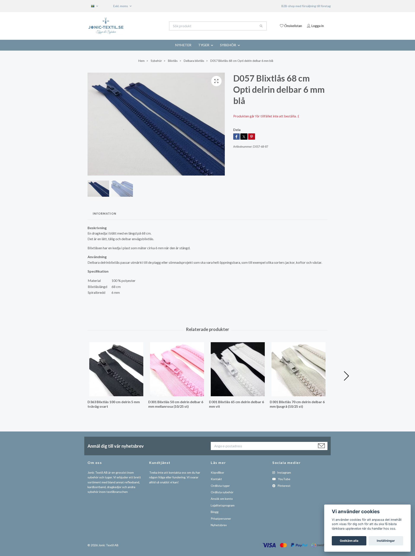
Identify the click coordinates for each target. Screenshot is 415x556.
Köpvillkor (217, 472)
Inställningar (386, 540)
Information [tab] (104, 213)
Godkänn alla (349, 540)
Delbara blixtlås (194, 60)
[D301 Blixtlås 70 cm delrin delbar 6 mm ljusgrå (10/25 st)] (298, 369)
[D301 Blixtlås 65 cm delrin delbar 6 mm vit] (238, 369)
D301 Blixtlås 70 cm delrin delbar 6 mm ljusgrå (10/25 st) (297, 404)
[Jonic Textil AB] (148, 26)
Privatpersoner (221, 518)
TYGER (203, 45)
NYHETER (183, 45)
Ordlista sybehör (222, 492)
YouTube (283, 479)
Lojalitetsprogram (223, 505)
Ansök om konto (222, 498)
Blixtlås (173, 60)
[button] (346, 376)
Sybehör (156, 60)
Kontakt (216, 479)
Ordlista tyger (220, 485)
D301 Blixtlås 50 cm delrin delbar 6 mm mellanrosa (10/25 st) (175, 404)
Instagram (283, 472)
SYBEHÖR (228, 45)
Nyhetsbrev (219, 525)
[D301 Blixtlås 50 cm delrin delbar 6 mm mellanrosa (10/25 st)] (177, 369)
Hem (141, 60)
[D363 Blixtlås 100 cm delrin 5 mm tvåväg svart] (116, 369)
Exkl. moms (121, 6)
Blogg (215, 512)
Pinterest (283, 485)
